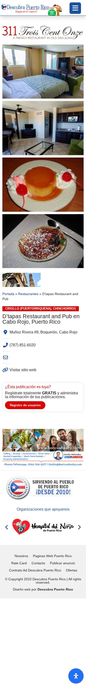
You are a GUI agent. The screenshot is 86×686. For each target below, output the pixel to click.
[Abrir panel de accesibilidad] (76, 676)
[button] (7, 527)
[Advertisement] (43, 641)
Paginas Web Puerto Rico (52, 556)
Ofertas (71, 570)
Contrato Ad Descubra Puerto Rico (35, 570)
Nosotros (21, 556)
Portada (8, 294)
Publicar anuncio (62, 563)
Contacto (38, 563)
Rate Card (19, 563)
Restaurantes (28, 294)
